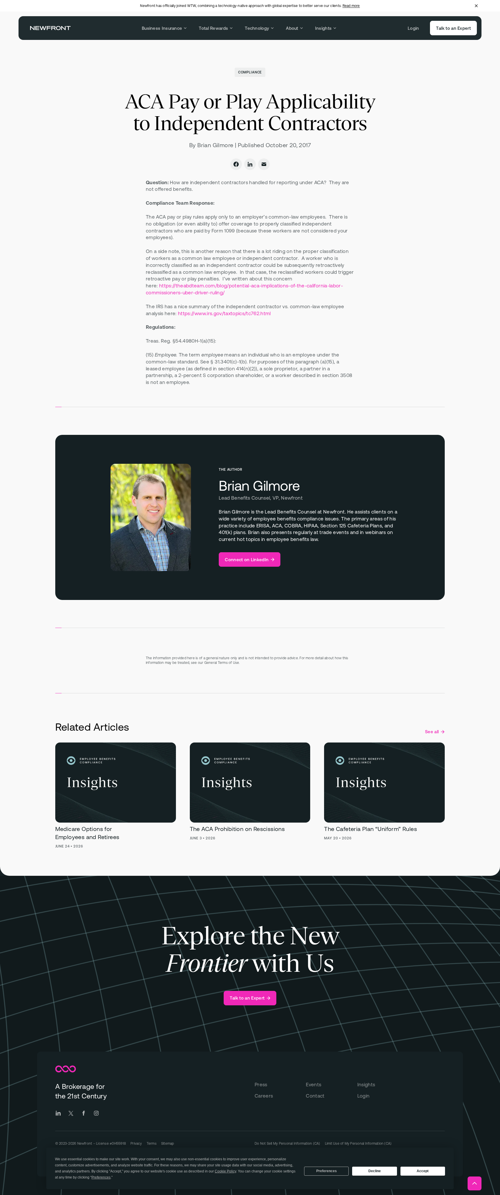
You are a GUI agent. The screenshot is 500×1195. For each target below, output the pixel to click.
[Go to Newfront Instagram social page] (96, 1113)
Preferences (326, 1171)
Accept (423, 1171)
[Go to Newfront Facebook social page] (84, 1113)
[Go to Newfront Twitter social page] (71, 1113)
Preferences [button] (101, 1177)
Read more (351, 6)
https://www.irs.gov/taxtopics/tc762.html (224, 313)
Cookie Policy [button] (225, 1171)
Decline (374, 1171)
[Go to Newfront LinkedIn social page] (58, 1113)
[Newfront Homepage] (50, 28)
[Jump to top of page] (474, 1183)
